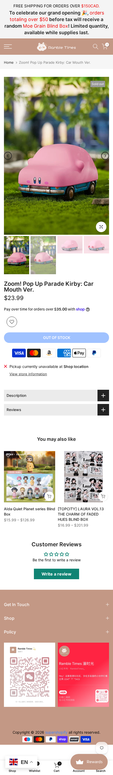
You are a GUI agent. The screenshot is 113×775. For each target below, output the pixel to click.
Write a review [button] (56, 574)
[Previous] (8, 156)
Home (9, 62)
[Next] (105, 156)
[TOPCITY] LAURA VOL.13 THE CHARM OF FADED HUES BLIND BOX (81, 514)
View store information (28, 374)
